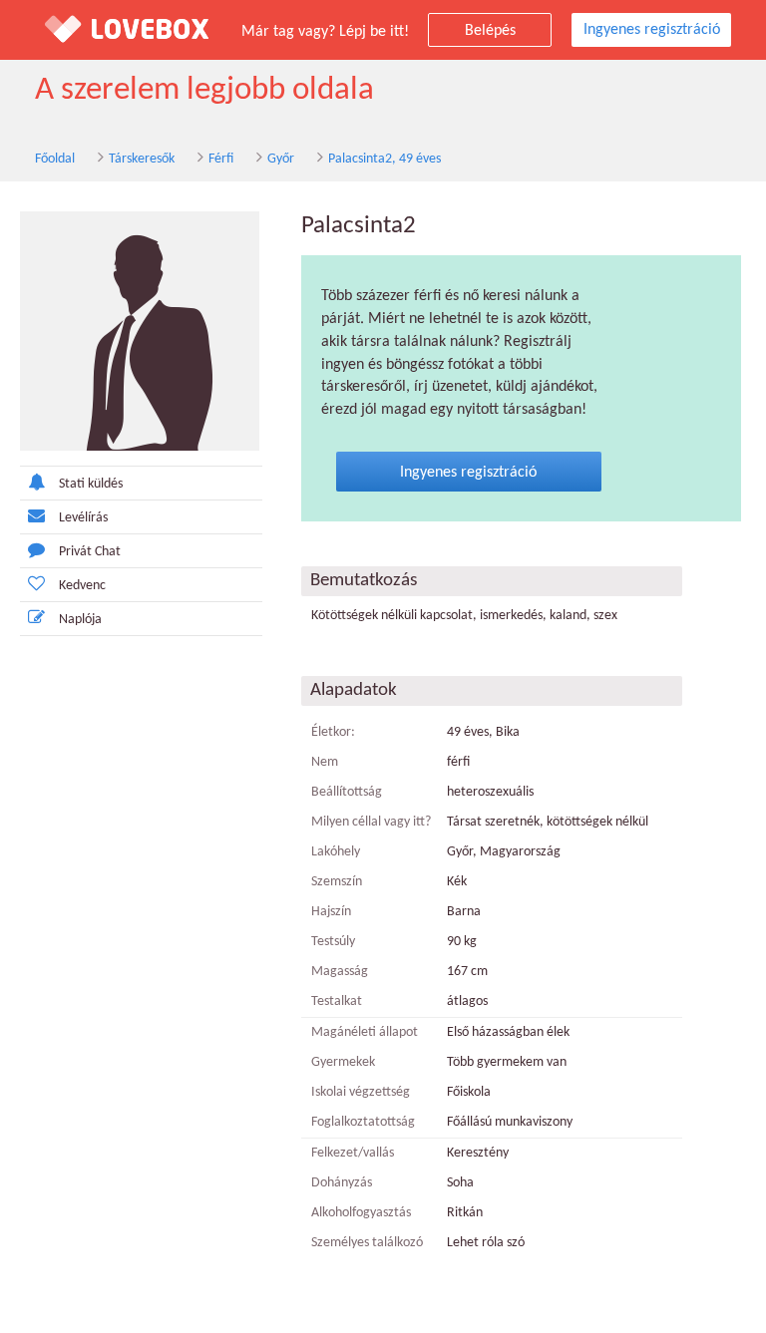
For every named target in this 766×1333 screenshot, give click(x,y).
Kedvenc (82, 585)
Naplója (80, 619)
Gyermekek (343, 1062)
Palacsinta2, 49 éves (384, 159)
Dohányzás (341, 1182)
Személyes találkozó (367, 1242)
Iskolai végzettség (360, 1092)
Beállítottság (346, 792)
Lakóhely (335, 851)
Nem (324, 762)
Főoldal (55, 159)
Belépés (490, 31)
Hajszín (331, 911)
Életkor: (333, 732)
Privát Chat (90, 551)
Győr (280, 159)
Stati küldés (91, 484)
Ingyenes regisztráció (651, 30)
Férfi (220, 159)
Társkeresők (142, 159)
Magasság (339, 971)
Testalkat (336, 1001)
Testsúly (333, 941)
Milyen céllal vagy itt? (371, 822)
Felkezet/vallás (352, 1153)
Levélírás (83, 517)
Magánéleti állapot (364, 1032)
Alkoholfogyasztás (361, 1212)
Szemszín (336, 881)
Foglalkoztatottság (363, 1122)
